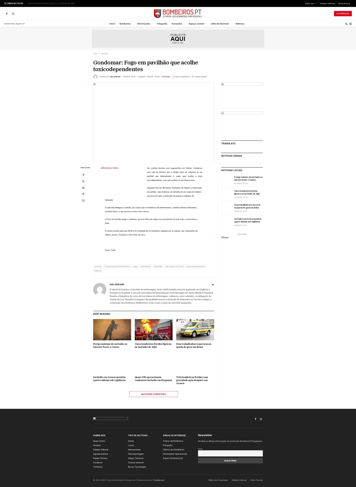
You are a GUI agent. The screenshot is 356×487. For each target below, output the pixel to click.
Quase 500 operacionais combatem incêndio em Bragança (153, 379)
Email (200, 449)
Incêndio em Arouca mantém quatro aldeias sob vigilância (109, 379)
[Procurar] (346, 24)
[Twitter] (83, 181)
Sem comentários (182, 77)
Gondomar (146, 266)
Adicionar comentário (153, 394)
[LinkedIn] (83, 187)
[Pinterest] (83, 194)
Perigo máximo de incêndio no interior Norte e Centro (110, 345)
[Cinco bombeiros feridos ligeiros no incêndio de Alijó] (154, 329)
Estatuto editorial (327, 3)
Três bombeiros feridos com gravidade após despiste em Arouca (192, 380)
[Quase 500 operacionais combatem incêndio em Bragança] (154, 363)
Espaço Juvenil (196, 24)
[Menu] (350, 24)
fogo (136, 266)
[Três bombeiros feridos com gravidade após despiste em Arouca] (195, 363)
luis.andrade (115, 77)
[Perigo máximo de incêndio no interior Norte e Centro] (112, 329)
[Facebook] (83, 175)
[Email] (83, 200)
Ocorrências (342, 14)
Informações (143, 24)
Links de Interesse (220, 24)
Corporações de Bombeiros (117, 266)
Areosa (98, 266)
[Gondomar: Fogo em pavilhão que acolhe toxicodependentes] (153, 122)
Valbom (98, 271)
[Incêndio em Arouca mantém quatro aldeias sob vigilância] (112, 363)
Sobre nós (309, 3)
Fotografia (162, 24)
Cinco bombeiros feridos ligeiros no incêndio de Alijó (51, 3)
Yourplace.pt (158, 480)
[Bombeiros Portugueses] (178, 13)
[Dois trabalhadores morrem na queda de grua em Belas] (195, 329)
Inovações (177, 24)
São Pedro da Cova (175, 266)
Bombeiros (125, 24)
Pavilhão (158, 266)
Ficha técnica (344, 3)
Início (112, 24)
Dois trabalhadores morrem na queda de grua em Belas (193, 345)
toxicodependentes (196, 266)
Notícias (240, 24)
